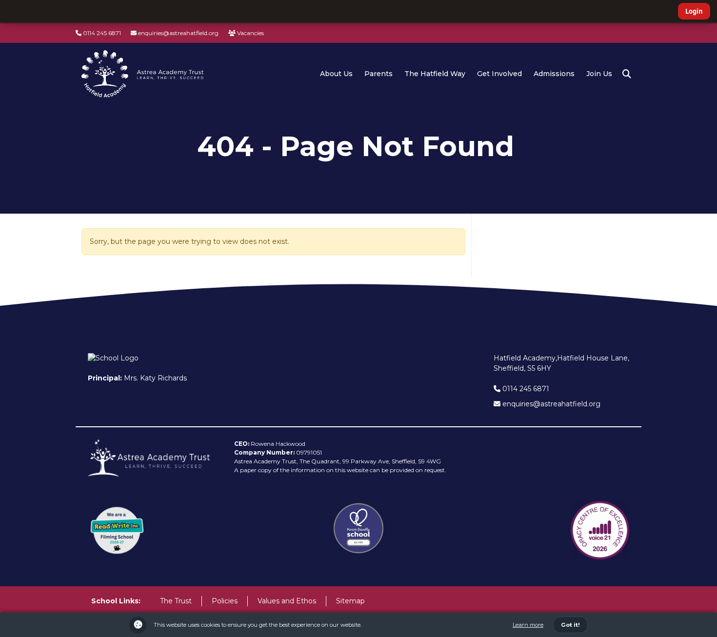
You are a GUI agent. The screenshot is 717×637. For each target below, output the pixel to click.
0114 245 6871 (101, 33)
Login (694, 11)
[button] (627, 74)
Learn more (528, 624)
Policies (225, 601)
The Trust (176, 601)
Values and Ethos (287, 601)
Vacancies (250, 33)
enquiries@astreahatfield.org (178, 33)
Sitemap (350, 601)
